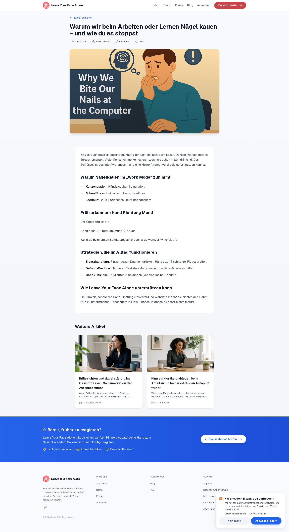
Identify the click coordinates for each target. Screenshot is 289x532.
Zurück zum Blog (83, 17)
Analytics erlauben (266, 520)
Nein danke (234, 520)
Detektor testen (228, 5)
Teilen (141, 41)
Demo (167, 5)
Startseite (101, 483)
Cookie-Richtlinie (258, 514)
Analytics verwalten (214, 509)
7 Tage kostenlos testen (221, 439)
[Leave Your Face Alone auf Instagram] (46, 508)
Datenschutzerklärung (215, 490)
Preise (179, 5)
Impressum (209, 502)
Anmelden (203, 5)
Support (207, 483)
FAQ (152, 490)
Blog (190, 5)
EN (155, 5)
